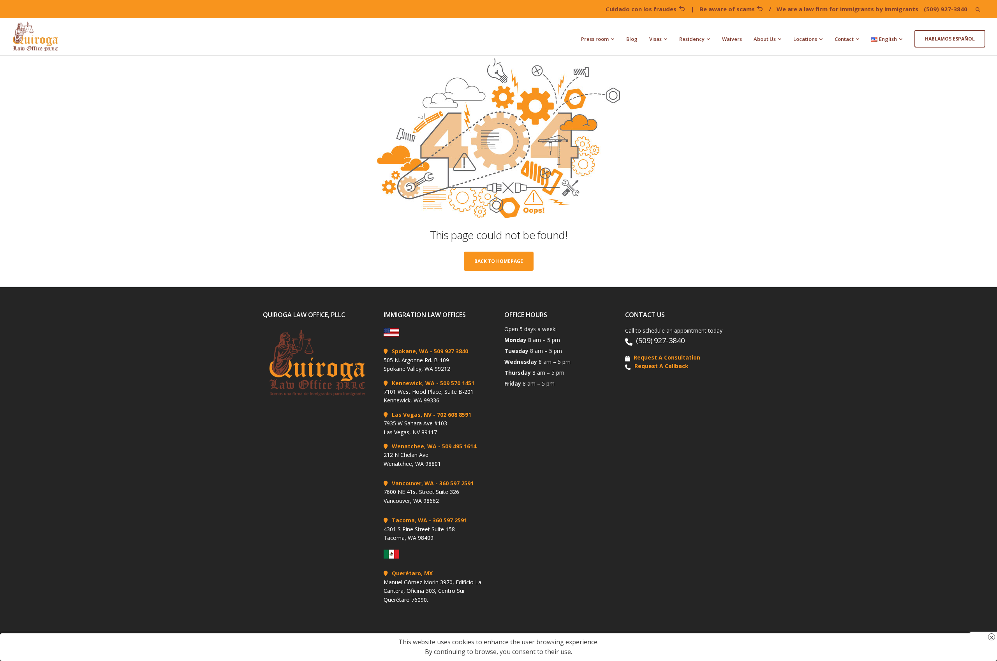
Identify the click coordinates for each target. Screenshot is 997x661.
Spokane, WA (410, 351)
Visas (655, 38)
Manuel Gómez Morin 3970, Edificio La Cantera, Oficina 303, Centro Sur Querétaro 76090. (432, 590)
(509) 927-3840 (945, 9)
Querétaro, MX (412, 573)
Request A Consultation (667, 357)
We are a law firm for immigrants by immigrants (847, 9)
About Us (765, 38)
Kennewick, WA (413, 383)
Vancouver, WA (413, 483)
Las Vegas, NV (412, 414)
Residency (692, 38)
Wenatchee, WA (414, 446)
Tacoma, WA (409, 520)
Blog (632, 38)
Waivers (732, 38)
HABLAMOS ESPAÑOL (950, 38)
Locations (805, 38)
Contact (844, 38)
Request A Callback (661, 366)
